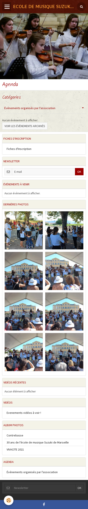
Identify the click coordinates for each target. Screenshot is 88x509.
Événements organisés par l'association (29, 108)
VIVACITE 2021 (15, 449)
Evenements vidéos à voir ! (24, 413)
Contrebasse (15, 435)
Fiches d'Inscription (19, 149)
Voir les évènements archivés (24, 126)
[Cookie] (8, 500)
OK (79, 172)
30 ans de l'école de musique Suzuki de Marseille (38, 442)
